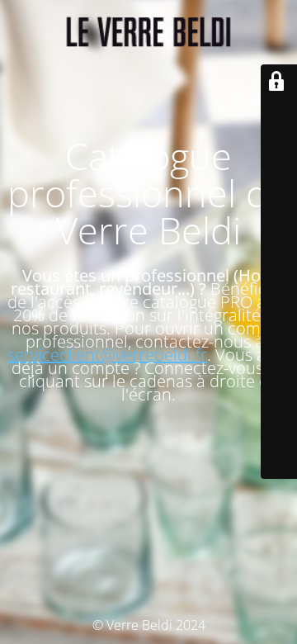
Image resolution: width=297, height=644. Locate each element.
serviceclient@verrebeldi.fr (107, 354)
